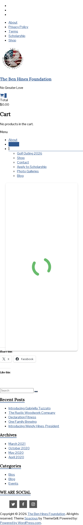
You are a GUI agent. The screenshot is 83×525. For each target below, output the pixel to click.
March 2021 (17, 443)
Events (13, 483)
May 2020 (16, 452)
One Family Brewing (23, 421)
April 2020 (16, 457)
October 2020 (19, 448)
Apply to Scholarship (32, 167)
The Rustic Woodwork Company (32, 412)
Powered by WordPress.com (20, 523)
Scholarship (17, 36)
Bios (12, 474)
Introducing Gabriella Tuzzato (30, 408)
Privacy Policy (18, 27)
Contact (23, 162)
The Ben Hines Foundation (26, 79)
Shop (12, 40)
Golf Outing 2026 (29, 153)
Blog (20, 175)
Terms (13, 31)
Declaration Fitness (22, 417)
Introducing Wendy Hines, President (34, 426)
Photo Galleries (28, 171)
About (13, 22)
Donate (14, 144)
